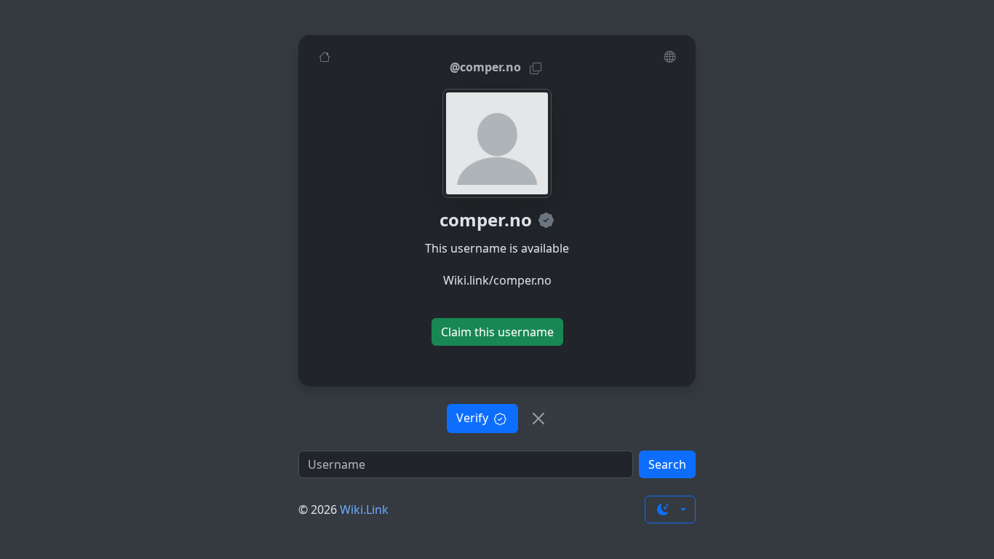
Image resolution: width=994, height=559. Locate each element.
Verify (473, 418)
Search (667, 464)
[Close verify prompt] (538, 418)
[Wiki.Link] (324, 56)
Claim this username (497, 332)
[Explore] (669, 56)
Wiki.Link (364, 509)
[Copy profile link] (535, 67)
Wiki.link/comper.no (497, 280)
